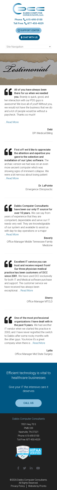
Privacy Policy (18, 486)
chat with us (30, 37)
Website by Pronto (37, 486)
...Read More (11, 122)
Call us (28, 403)
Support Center (29, 30)
